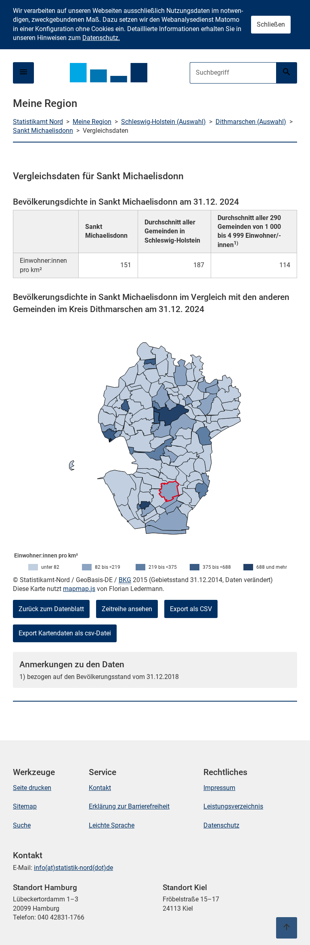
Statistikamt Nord (38, 122)
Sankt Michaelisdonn (43, 130)
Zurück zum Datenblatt (51, 609)
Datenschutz (221, 825)
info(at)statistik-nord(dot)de (73, 868)
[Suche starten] (286, 73)
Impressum (219, 788)
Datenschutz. (101, 38)
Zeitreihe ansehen (127, 609)
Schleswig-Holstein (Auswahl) (163, 122)
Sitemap (25, 806)
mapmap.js (79, 589)
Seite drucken (32, 788)
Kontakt (100, 788)
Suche (22, 825)
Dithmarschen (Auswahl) (251, 122)
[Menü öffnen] (23, 73)
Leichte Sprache (111, 825)
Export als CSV (191, 609)
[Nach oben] (286, 928)
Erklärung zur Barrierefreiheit (129, 806)
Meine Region (92, 122)
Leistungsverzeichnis (233, 806)
